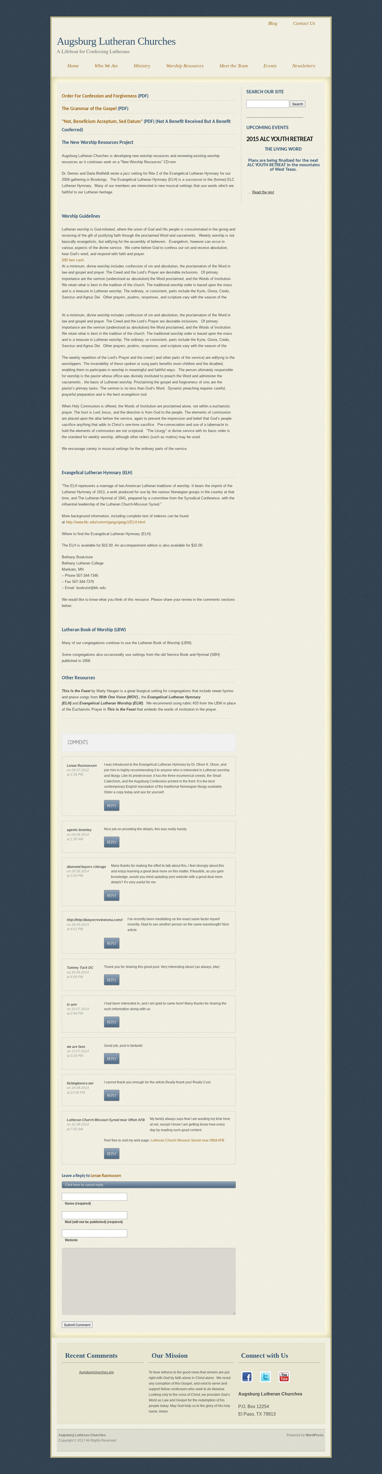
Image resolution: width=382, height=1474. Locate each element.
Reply (111, 805)
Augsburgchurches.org (96, 1372)
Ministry (142, 65)
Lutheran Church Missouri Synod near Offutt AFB (106, 1120)
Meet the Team (234, 65)
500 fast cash (73, 260)
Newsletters (303, 65)
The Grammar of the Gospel (89, 108)
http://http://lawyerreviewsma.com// (94, 920)
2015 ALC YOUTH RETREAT (279, 139)
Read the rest (263, 192)
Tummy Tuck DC (80, 967)
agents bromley (79, 830)
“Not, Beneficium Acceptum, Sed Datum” (102, 121)
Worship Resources (185, 65)
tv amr (72, 1004)
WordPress (315, 1435)
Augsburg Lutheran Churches (116, 41)
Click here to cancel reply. (84, 1184)
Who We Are (106, 65)
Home (73, 65)
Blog (272, 23)
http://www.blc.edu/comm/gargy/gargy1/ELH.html (105, 522)
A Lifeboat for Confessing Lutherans (93, 51)
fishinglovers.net (80, 1083)
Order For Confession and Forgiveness (99, 96)
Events (270, 65)
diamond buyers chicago (86, 866)
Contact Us (304, 23)
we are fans (76, 1046)
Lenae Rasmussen (106, 1176)
